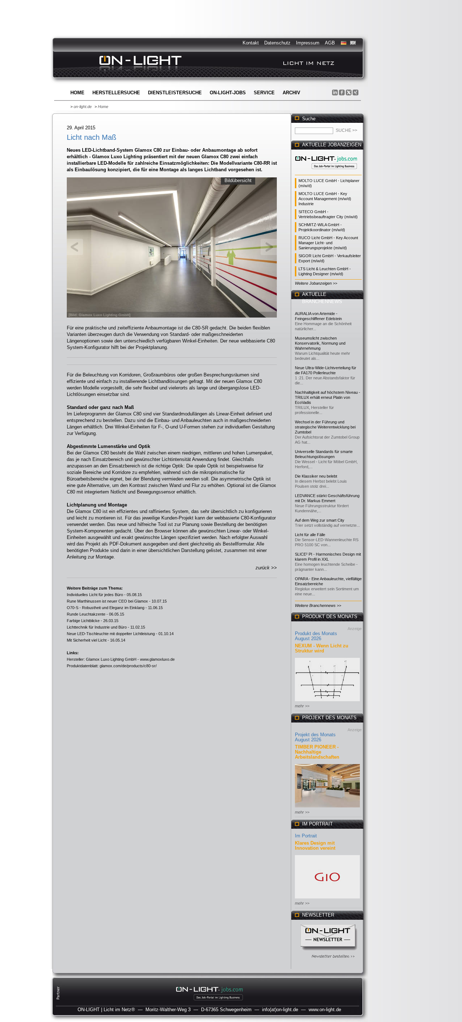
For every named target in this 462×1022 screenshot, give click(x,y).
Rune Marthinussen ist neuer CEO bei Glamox (107, 601)
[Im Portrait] (327, 899)
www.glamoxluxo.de (157, 659)
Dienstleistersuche (175, 92)
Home (77, 92)
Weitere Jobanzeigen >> (316, 283)
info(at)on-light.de (280, 1009)
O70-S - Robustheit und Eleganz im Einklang (105, 607)
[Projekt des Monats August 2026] (327, 808)
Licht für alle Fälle (310, 534)
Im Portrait (306, 835)
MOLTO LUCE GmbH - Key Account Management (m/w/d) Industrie (324, 198)
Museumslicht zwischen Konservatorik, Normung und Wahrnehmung (320, 343)
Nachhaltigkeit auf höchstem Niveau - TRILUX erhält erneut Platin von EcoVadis (327, 397)
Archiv (291, 92)
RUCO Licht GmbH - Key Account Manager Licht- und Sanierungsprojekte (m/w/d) (328, 243)
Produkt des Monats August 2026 (316, 636)
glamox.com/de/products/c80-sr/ (128, 666)
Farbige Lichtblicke (83, 620)
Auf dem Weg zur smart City (319, 520)
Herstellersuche (116, 92)
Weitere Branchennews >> (318, 605)
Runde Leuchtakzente (86, 614)
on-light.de (83, 106)
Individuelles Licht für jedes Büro (95, 594)
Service (264, 92)
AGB (330, 43)
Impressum (307, 43)
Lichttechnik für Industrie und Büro (97, 627)
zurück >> (266, 567)
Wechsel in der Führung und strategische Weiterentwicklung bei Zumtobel (325, 427)
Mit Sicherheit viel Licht (86, 640)
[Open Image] (172, 246)
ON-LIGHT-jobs (228, 92)
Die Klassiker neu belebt (316, 476)
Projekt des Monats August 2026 (315, 737)
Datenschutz (277, 43)
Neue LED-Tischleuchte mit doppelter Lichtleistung (111, 633)
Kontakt (251, 43)
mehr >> (302, 706)
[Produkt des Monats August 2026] (327, 701)
